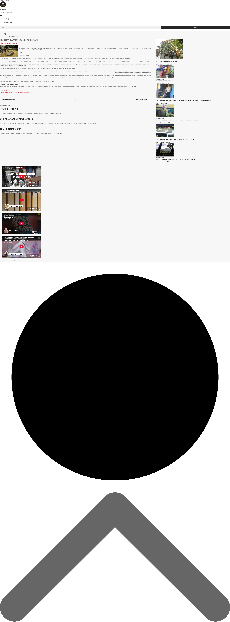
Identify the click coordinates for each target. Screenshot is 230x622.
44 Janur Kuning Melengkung (166, 61)
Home (6, 16)
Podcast (7, 19)
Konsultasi (21, 92)
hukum (15, 92)
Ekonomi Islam (3, 90)
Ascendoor (24, 260)
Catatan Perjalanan (160, 60)
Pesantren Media (8, 22)
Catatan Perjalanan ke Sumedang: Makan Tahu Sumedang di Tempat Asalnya (183, 100)
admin (15, 43)
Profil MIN (7, 18)
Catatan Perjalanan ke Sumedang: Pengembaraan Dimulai (176, 159)
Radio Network (8, 24)
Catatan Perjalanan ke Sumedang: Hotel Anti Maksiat (175, 140)
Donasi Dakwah (8, 21)
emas (11, 92)
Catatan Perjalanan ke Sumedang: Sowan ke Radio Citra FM (177, 120)
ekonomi (7, 92)
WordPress (34, 260)
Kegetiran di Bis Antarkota (165, 81)
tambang (27, 92)
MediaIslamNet (3, 9)
